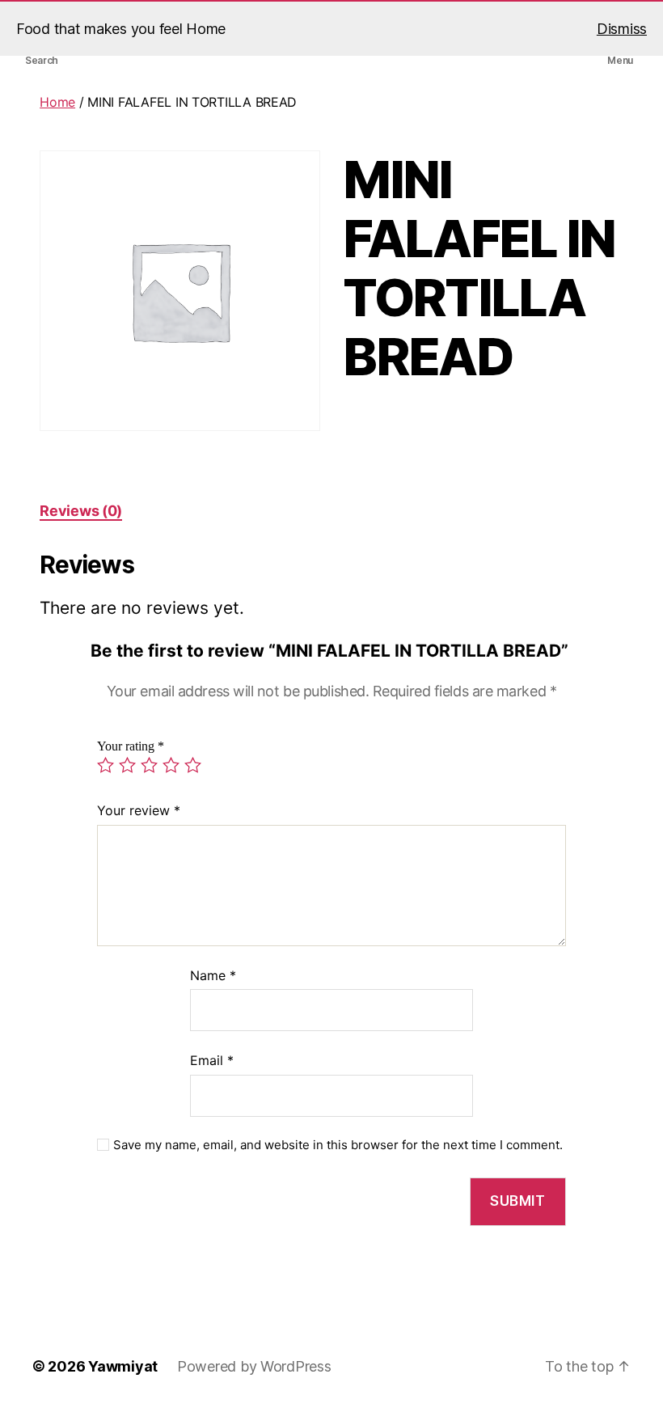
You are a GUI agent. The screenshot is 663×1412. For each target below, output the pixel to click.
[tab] (81, 511)
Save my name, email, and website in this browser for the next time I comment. (338, 1145)
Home (57, 102)
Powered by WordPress (254, 1366)
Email (212, 1060)
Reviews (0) (81, 510)
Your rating (130, 746)
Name (213, 975)
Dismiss (622, 28)
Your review (138, 810)
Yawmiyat (123, 1366)
